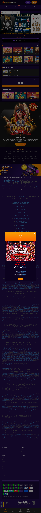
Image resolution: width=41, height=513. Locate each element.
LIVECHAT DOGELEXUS (20, 272)
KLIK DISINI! (23, 266)
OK (20, 279)
